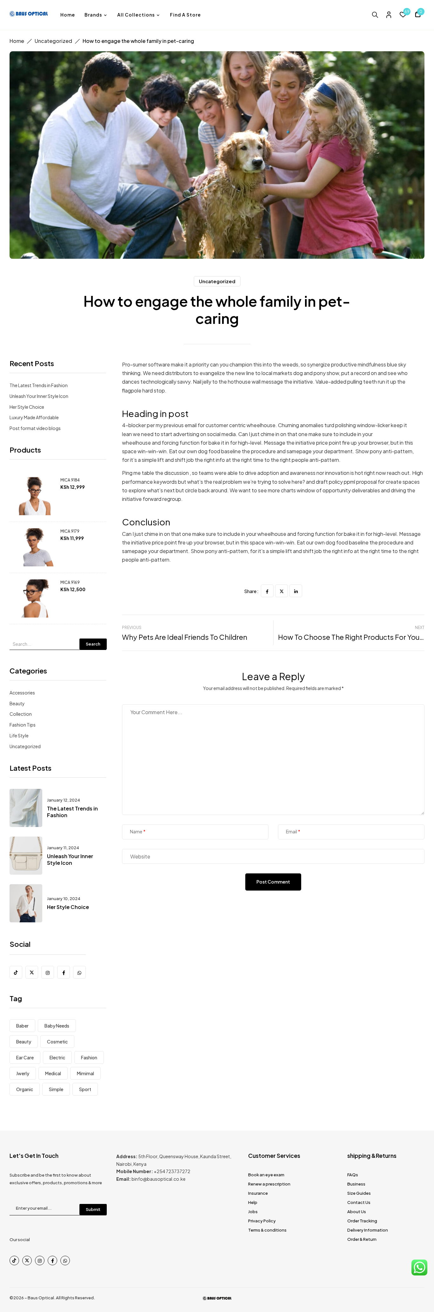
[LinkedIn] (295, 590)
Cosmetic (57, 1041)
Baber (22, 1025)
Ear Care (25, 1057)
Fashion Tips (23, 725)
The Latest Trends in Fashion (39, 385)
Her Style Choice (27, 407)
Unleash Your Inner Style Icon (39, 396)
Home (17, 41)
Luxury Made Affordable (34, 417)
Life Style (19, 735)
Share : (251, 591)
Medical (53, 1073)
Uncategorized (53, 41)
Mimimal (85, 1073)
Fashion (89, 1057)
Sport (85, 1089)
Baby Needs (56, 1025)
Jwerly (22, 1073)
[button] (417, 15)
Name (136, 832)
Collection (21, 714)
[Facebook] (267, 590)
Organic (24, 1089)
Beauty (17, 703)
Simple (56, 1089)
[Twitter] (281, 590)
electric (57, 1057)
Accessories (22, 692)
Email (291, 832)
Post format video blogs (35, 428)
